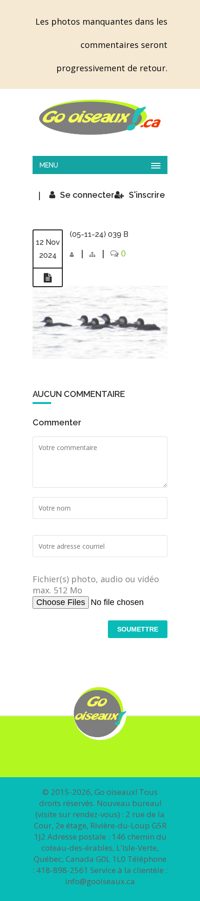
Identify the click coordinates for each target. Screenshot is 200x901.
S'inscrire (147, 195)
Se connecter (87, 195)
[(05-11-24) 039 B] (48, 278)
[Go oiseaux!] (100, 117)
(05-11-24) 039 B (99, 234)
